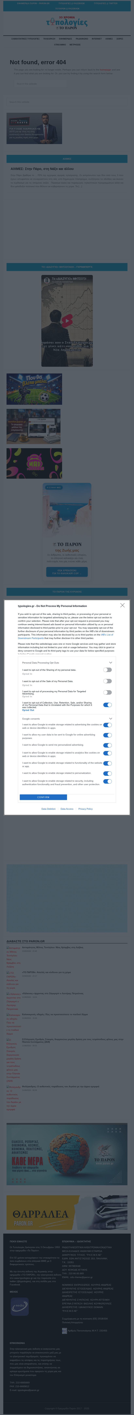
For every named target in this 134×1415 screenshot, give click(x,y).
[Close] (123, 606)
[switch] (107, 670)
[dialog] (67, 707)
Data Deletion (49, 809)
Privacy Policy (85, 809)
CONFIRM (43, 797)
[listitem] (67, 662)
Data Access (67, 809)
